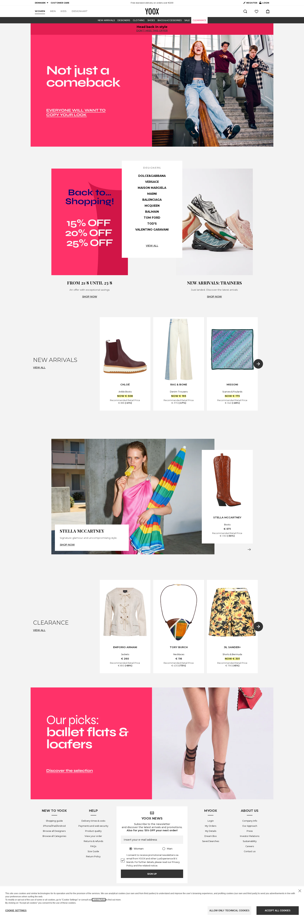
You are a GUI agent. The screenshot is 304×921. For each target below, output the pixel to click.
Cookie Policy (98, 900)
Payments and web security (93, 826)
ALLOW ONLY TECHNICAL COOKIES (229, 910)
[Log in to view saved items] (256, 11)
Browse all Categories (54, 836)
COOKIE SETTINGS (16, 910)
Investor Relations (249, 836)
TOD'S (152, 223)
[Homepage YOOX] (152, 11)
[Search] (245, 11)
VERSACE (152, 181)
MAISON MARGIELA (152, 187)
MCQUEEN (152, 205)
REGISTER (251, 3)
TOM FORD (152, 217)
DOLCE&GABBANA (152, 176)
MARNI (152, 193)
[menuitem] (40, 11)
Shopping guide (54, 821)
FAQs (93, 846)
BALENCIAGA (152, 199)
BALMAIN (152, 211)
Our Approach (249, 826)
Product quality (93, 831)
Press (250, 831)
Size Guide (93, 851)
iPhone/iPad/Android (54, 826)
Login (211, 821)
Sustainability (250, 841)
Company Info (249, 821)
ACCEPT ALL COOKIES (277, 910)
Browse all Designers (54, 831)
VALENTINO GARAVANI (152, 229)
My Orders (210, 826)
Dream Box (210, 836)
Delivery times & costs (93, 821)
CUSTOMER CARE (60, 3)
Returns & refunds (93, 841)
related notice (149, 865)
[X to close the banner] (299, 890)
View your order (93, 836)
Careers (249, 846)
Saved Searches (210, 841)
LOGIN (264, 3)
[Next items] (258, 364)
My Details (210, 831)
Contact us (249, 851)
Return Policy (93, 856)
